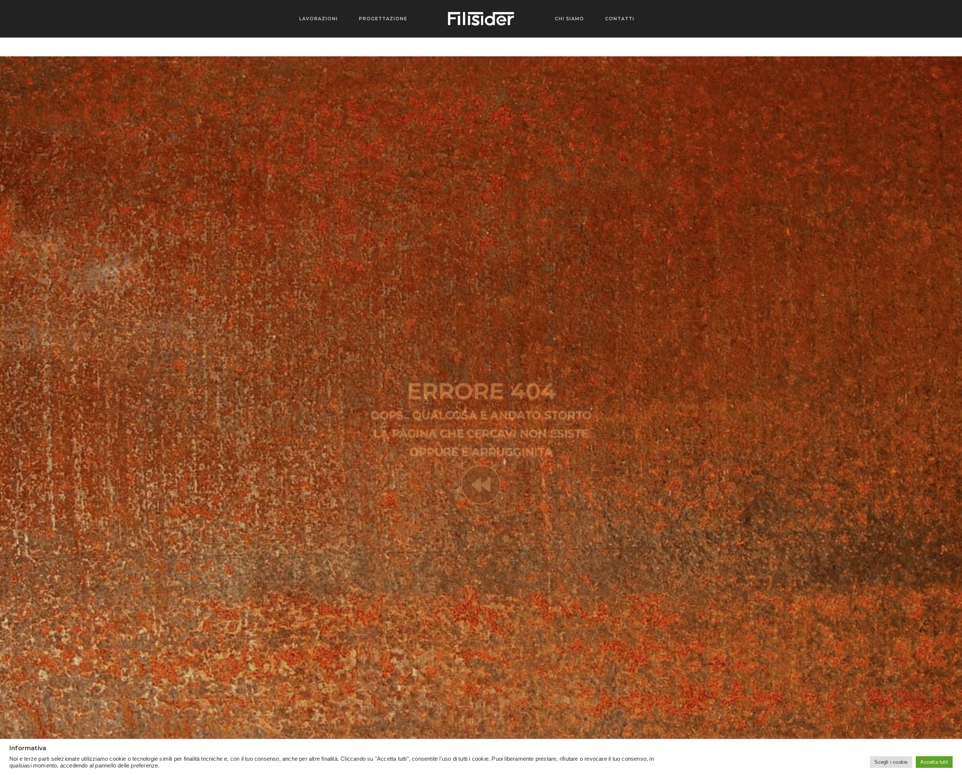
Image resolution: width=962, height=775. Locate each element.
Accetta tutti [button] (934, 762)
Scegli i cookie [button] (891, 762)
